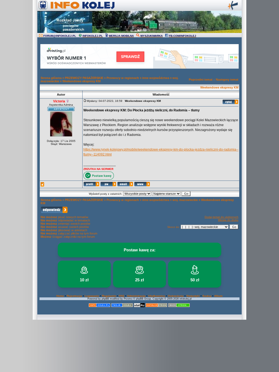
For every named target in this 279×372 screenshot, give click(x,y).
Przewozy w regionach (123, 78)
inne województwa (155, 78)
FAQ (121, 295)
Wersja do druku (228, 219)
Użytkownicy (156, 295)
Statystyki (193, 295)
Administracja (136, 295)
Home (60, 295)
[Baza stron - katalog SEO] (179, 306)
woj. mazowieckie (185, 200)
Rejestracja (74, 295)
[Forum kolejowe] (99, 306)
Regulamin (109, 295)
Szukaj (206, 295)
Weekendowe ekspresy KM (81, 81)
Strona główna (51, 78)
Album (218, 295)
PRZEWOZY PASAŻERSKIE (84, 78)
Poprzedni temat (201, 79)
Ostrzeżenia (176, 295)
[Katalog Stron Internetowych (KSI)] (156, 306)
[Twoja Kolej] (122, 306)
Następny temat (227, 79)
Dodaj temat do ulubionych (221, 216)
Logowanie (92, 295)
